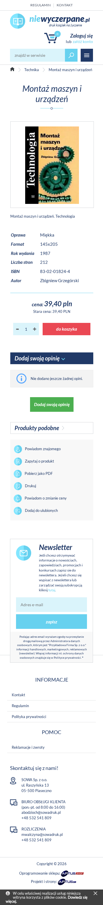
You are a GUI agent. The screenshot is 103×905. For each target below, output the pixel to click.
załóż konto (83, 41)
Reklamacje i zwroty (28, 747)
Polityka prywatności (29, 716)
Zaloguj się (81, 35)
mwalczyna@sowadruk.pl (42, 834)
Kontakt (65, 5)
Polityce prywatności (67, 657)
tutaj (51, 590)
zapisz (51, 621)
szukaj (71, 55)
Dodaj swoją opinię (52, 404)
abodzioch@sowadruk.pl (41, 812)
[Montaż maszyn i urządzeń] (52, 165)
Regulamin (40, 5)
